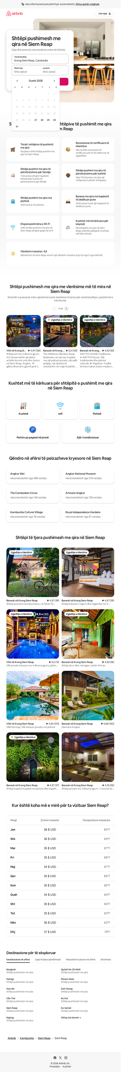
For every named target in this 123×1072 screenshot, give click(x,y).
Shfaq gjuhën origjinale (87, 4)
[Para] (66, 308)
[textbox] (25, 72)
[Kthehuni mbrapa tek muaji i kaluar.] (17, 81)
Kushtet (67, 1066)
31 (17, 126)
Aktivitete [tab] (105, 959)
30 (54, 120)
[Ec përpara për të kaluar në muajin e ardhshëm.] (54, 81)
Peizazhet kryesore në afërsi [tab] (80, 959)
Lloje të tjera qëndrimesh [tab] (48, 959)
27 (35, 120)
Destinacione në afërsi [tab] (18, 959)
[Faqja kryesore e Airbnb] (14, 13)
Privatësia (55, 1066)
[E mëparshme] (54, 308)
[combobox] (40, 60)
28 (42, 120)
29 (48, 120)
